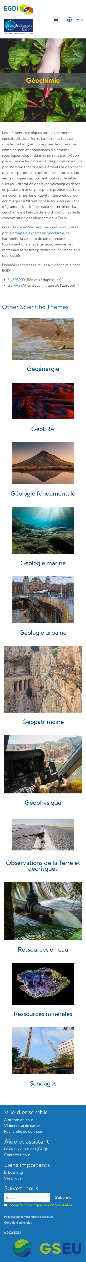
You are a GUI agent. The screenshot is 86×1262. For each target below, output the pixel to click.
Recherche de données (23, 1131)
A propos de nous (18, 1119)
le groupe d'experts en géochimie (36, 233)
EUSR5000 (16, 279)
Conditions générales (18, 1222)
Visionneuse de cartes (22, 1125)
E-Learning (13, 1172)
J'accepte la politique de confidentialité (40, 1205)
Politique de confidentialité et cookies (28, 1216)
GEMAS (14, 285)
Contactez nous (17, 1155)
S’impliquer (13, 1178)
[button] (56, 19)
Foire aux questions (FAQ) (25, 1149)
